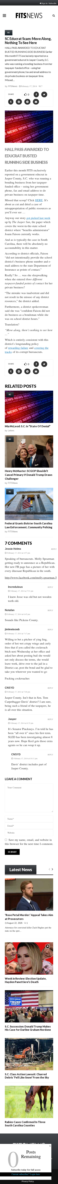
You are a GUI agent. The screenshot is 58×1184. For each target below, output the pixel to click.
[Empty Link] (49, 869)
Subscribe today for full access (25, 1169)
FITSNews (12, 86)
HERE (39, 200)
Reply (54, 549)
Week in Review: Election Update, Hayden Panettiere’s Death (25, 980)
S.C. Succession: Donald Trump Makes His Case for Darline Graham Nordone (28, 1028)
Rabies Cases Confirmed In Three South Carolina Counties (25, 1123)
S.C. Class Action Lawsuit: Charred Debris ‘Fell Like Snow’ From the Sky (27, 1076)
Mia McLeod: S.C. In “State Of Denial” (27, 426)
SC (8, 33)
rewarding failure (18, 348)
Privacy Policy (28, 1181)
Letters (11, 430)
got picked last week (38, 218)
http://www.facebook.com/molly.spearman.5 (31, 577)
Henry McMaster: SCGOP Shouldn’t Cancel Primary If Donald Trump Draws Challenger (28, 474)
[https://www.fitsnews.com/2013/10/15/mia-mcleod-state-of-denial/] (29, 407)
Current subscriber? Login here (26, 1174)
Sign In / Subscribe (49, 3)
